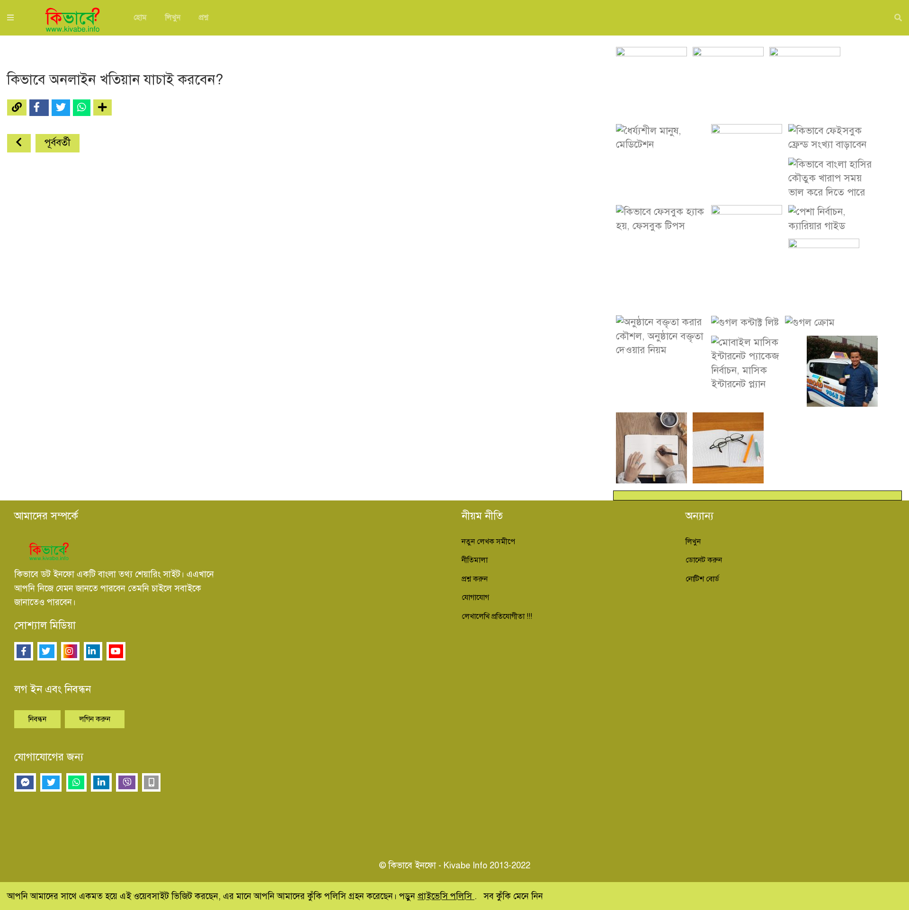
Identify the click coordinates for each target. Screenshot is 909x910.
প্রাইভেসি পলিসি (446, 896)
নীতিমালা (475, 560)
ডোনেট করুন (704, 560)
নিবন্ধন (37, 719)
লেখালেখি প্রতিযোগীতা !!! (497, 616)
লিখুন (172, 17)
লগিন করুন (94, 719)
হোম (140, 17)
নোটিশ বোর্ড (702, 579)
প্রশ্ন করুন (475, 579)
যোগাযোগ (475, 597)
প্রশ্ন (203, 17)
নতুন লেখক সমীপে (488, 541)
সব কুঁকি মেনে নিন (513, 896)
